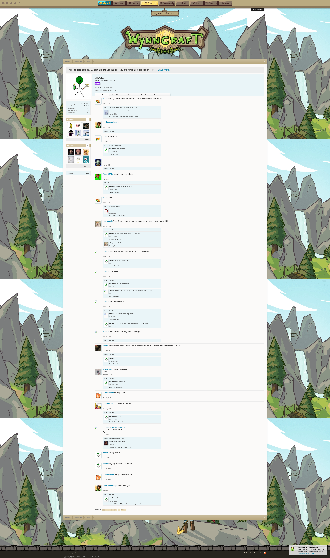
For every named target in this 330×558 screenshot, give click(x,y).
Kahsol (113, 145)
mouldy (125, 504)
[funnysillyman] (70, 125)
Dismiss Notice (326, 547)
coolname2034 (108, 427)
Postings (131, 95)
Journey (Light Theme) (72, 553)
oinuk (105, 99)
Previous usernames (161, 95)
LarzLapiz (116, 107)
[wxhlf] (78, 152)
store (151, 3)
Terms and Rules (242, 553)
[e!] (78, 159)
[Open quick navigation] (264, 61)
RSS (265, 553)
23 (87, 145)
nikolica (106, 251)
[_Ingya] (78, 125)
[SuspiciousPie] (78, 133)
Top (261, 553)
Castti (111, 107)
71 (87, 119)
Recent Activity (117, 95)
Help (251, 553)
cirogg (113, 206)
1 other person (127, 107)
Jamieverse (115, 438)
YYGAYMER (108, 369)
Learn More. (164, 70)
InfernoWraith (108, 393)
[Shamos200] (70, 133)
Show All (86, 139)
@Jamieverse (120, 427)
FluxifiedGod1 (108, 404)
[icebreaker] (85, 159)
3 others (130, 116)
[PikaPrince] (85, 152)
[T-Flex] (70, 152)
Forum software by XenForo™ (82, 556)
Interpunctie (108, 221)
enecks (106, 107)
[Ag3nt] (85, 125)
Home (256, 553)
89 (88, 112)
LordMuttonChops (110, 122)
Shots (105, 346)
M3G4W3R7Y (108, 174)
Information (144, 95)
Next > (123, 509)
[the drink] (70, 159)
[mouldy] (85, 133)
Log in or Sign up (258, 9)
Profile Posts (102, 95)
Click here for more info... (306, 553)
